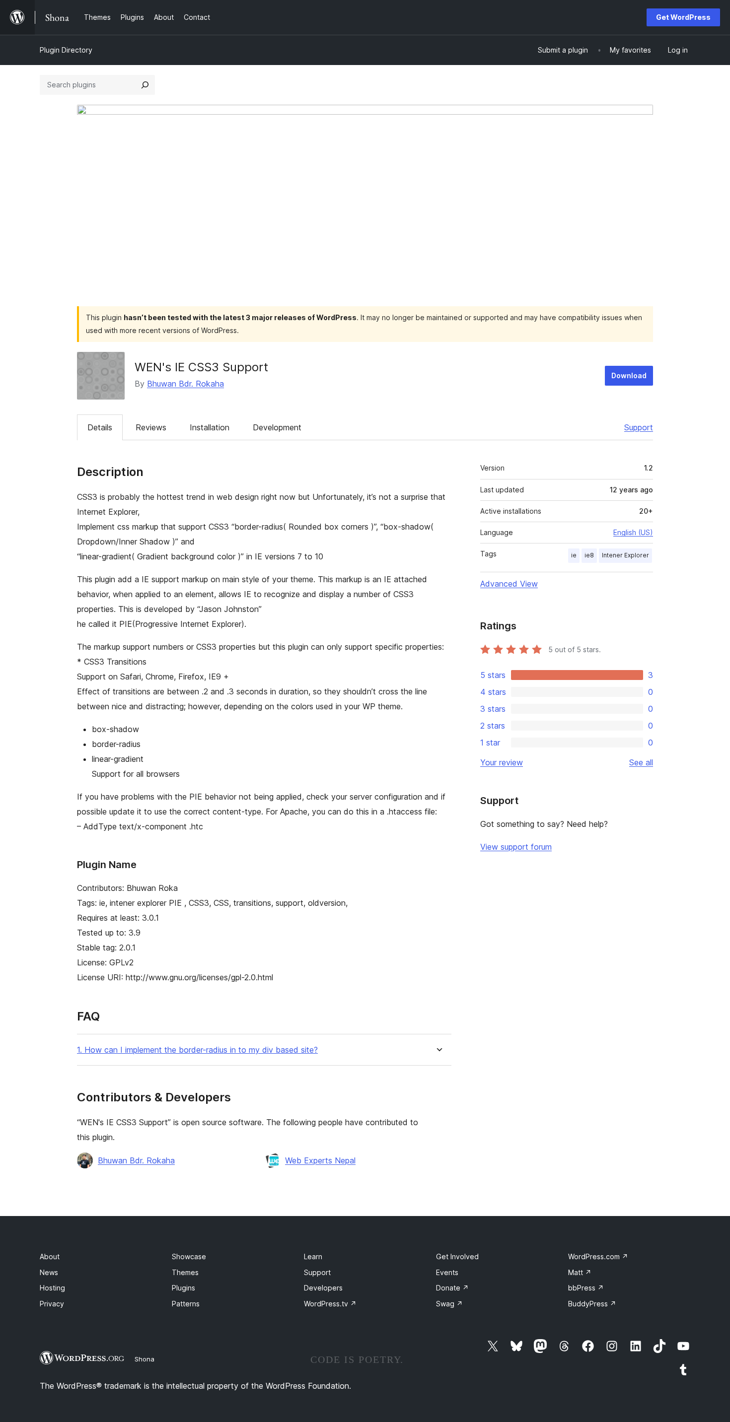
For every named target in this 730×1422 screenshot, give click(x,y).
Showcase (189, 1256)
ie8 (589, 555)
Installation (209, 427)
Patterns (186, 1303)
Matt (579, 1272)
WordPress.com (598, 1256)
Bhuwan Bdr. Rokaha (185, 384)
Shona (144, 1359)
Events (447, 1272)
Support (638, 427)
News (49, 1272)
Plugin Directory (66, 50)
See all (641, 762)
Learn (313, 1256)
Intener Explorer (625, 555)
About (50, 1256)
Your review (501, 762)
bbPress (586, 1288)
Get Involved (457, 1256)
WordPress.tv (330, 1303)
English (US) (633, 532)
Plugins (183, 1288)
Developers (323, 1288)
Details (99, 427)
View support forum (516, 847)
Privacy (52, 1303)
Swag (449, 1303)
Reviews (151, 427)
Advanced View (509, 584)
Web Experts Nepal (320, 1160)
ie (574, 555)
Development (277, 427)
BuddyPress (592, 1303)
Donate (452, 1288)
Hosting (52, 1288)
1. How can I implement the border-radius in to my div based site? (197, 1050)
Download (629, 375)
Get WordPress (683, 17)
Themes (185, 1272)
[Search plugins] (145, 85)
